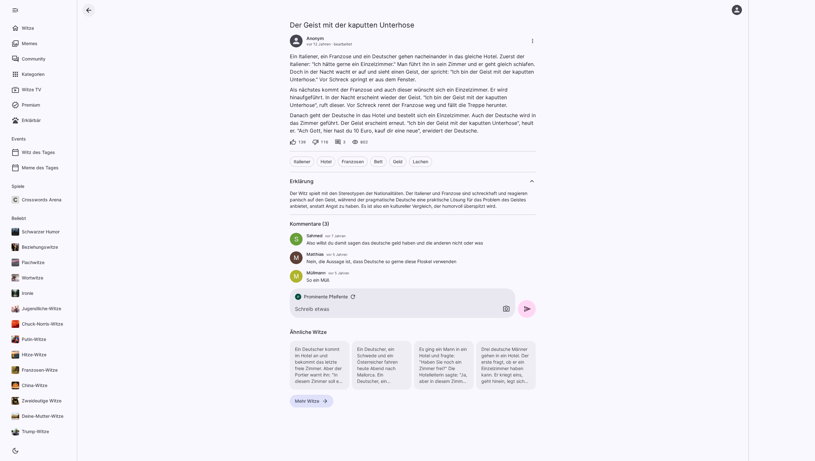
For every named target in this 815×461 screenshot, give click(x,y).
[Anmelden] (736, 10)
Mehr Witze (307, 401)
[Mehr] (532, 41)
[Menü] (15, 10)
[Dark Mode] (15, 450)
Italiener (302, 161)
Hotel (326, 161)
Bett (378, 161)
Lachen (420, 161)
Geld (398, 161)
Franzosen (353, 161)
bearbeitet (343, 44)
